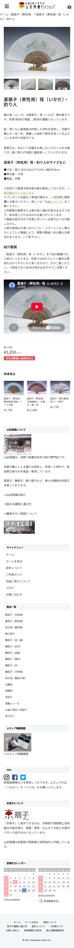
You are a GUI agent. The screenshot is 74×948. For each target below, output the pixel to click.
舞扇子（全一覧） (14, 640)
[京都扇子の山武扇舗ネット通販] (37, 7)
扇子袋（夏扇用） (14, 627)
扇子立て (10, 716)
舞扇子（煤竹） (13, 659)
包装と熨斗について (18, 581)
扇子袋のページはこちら (19, 193)
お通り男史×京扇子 (16, 710)
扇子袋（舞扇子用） (16, 678)
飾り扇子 (10, 633)
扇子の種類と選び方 (17, 926)
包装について (53, 201)
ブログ (10, 588)
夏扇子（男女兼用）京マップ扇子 (59, 400)
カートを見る (14, 561)
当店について (49, 922)
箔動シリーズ (12, 703)
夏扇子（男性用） (14, 621)
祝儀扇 (8, 690)
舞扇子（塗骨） (13, 653)
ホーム (10, 554)
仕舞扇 (8, 684)
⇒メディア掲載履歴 (16, 754)
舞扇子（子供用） (14, 671)
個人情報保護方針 (55, 930)
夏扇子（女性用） (14, 614)
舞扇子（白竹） (13, 646)
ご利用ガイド (14, 574)
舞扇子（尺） (12, 665)
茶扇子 (8, 697)
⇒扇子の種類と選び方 (17, 504)
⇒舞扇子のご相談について (20, 513)
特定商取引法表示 (33, 930)
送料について (14, 568)
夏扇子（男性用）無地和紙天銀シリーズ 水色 (13, 401)
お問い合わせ (14, 594)
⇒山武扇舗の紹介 (15, 495)
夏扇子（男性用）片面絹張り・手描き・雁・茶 (36, 401)
